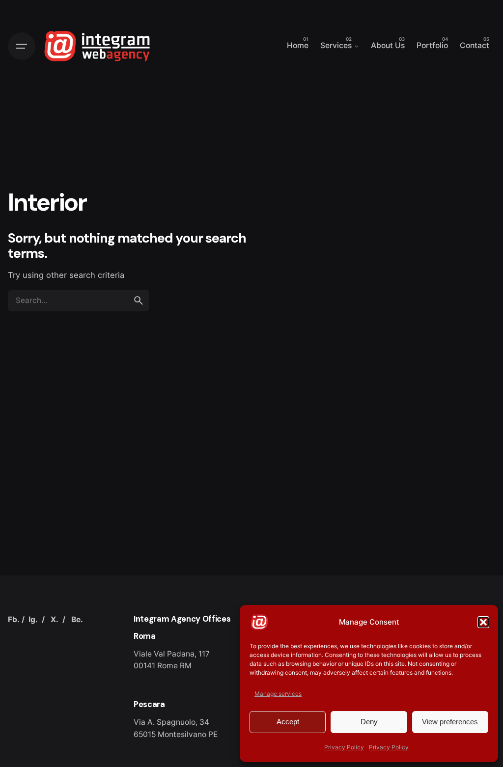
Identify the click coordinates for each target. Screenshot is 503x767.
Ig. (33, 619)
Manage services (278, 693)
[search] (138, 300)
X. (54, 619)
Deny (369, 721)
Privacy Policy (344, 747)
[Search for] (78, 300)
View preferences (450, 721)
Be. (77, 619)
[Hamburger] (21, 46)
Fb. (14, 619)
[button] (483, 622)
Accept (288, 721)
